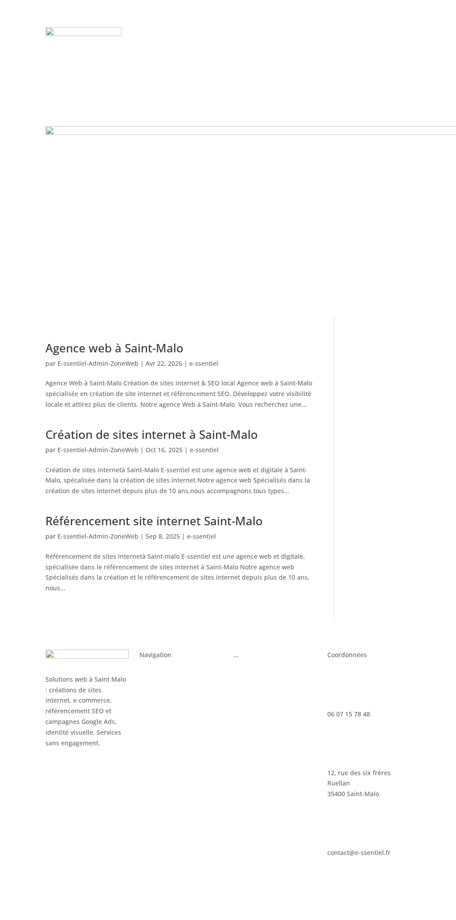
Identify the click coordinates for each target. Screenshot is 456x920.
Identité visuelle (163, 721)
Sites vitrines (158, 687)
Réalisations (210, 47)
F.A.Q (245, 47)
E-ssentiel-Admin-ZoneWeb (97, 363)
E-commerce (157, 704)
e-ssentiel (203, 363)
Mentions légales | (198, 887)
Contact (274, 47)
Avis (176, 47)
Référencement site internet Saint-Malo (154, 521)
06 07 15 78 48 (367, 45)
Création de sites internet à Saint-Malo (151, 434)
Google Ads (250, 671)
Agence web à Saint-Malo (114, 348)
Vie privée (272, 887)
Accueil (150, 671)
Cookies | (242, 887)
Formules (291, 34)
